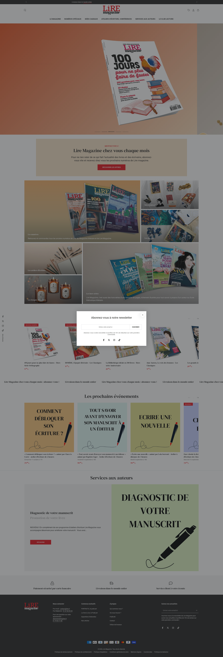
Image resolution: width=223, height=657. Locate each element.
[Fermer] (142, 314)
